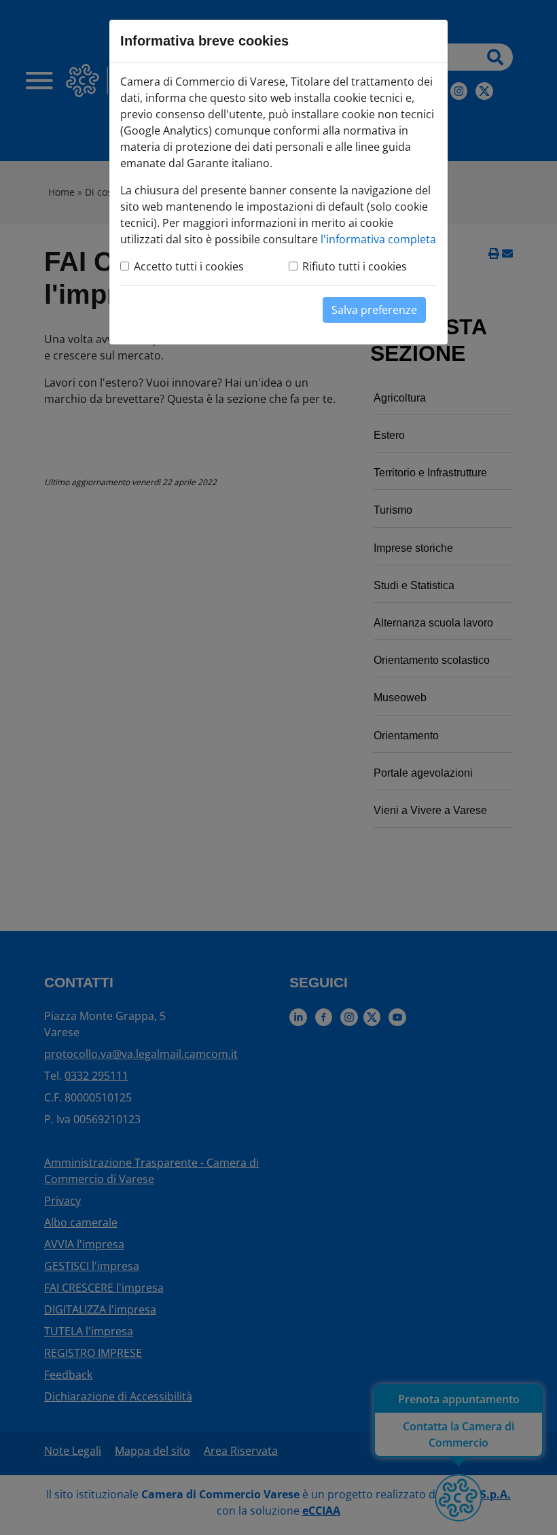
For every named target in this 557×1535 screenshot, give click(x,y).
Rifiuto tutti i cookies (354, 266)
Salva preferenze (374, 309)
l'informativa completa (378, 239)
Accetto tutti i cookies (189, 266)
